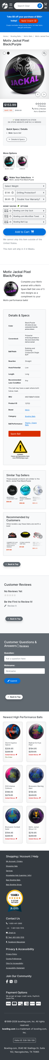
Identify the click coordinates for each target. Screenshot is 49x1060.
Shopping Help (12, 866)
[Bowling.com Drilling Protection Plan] (12, 192)
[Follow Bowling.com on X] (12, 982)
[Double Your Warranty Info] (13, 199)
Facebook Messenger (16, 942)
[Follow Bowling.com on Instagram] (16, 982)
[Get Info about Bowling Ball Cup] (10, 222)
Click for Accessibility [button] (14, 963)
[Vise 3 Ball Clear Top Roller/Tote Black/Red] (38, 535)
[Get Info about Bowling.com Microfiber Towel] (10, 216)
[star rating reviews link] (38, 104)
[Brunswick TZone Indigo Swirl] (38, 490)
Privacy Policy (11, 954)
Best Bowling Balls (13, 880)
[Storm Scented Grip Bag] (25, 535)
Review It (11, 605)
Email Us (12, 933)
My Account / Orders (14, 861)
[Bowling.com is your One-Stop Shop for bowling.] (5, 5)
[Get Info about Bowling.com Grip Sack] (10, 211)
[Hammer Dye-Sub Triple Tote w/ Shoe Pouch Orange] (12, 535)
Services (9, 871)
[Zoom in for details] (44, 53)
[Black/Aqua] (9, 161)
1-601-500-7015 (17, 928)
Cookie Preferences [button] (13, 959)
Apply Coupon (27, 21)
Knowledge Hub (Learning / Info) (18, 875)
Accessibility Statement (15, 968)
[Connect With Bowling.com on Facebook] (8, 982)
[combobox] (26, 6)
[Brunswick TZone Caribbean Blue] (25, 490)
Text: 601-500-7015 (15, 937)
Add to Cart (23, 231)
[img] (32, 1003)
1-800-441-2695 (15, 923)
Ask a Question (40, 111)
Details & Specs (17, 139)
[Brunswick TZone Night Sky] (12, 490)
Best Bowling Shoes (14, 885)
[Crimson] (22, 161)
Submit (13, 680)
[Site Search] (39, 5)
